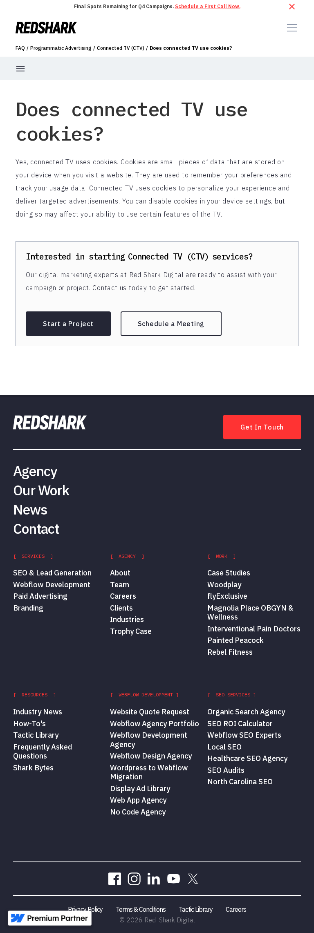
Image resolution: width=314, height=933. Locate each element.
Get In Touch (262, 427)
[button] (290, 28)
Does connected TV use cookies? (191, 48)
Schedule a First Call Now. (207, 6)
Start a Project (68, 324)
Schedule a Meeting (171, 324)
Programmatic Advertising (61, 48)
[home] (46, 28)
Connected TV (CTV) (120, 48)
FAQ (20, 48)
